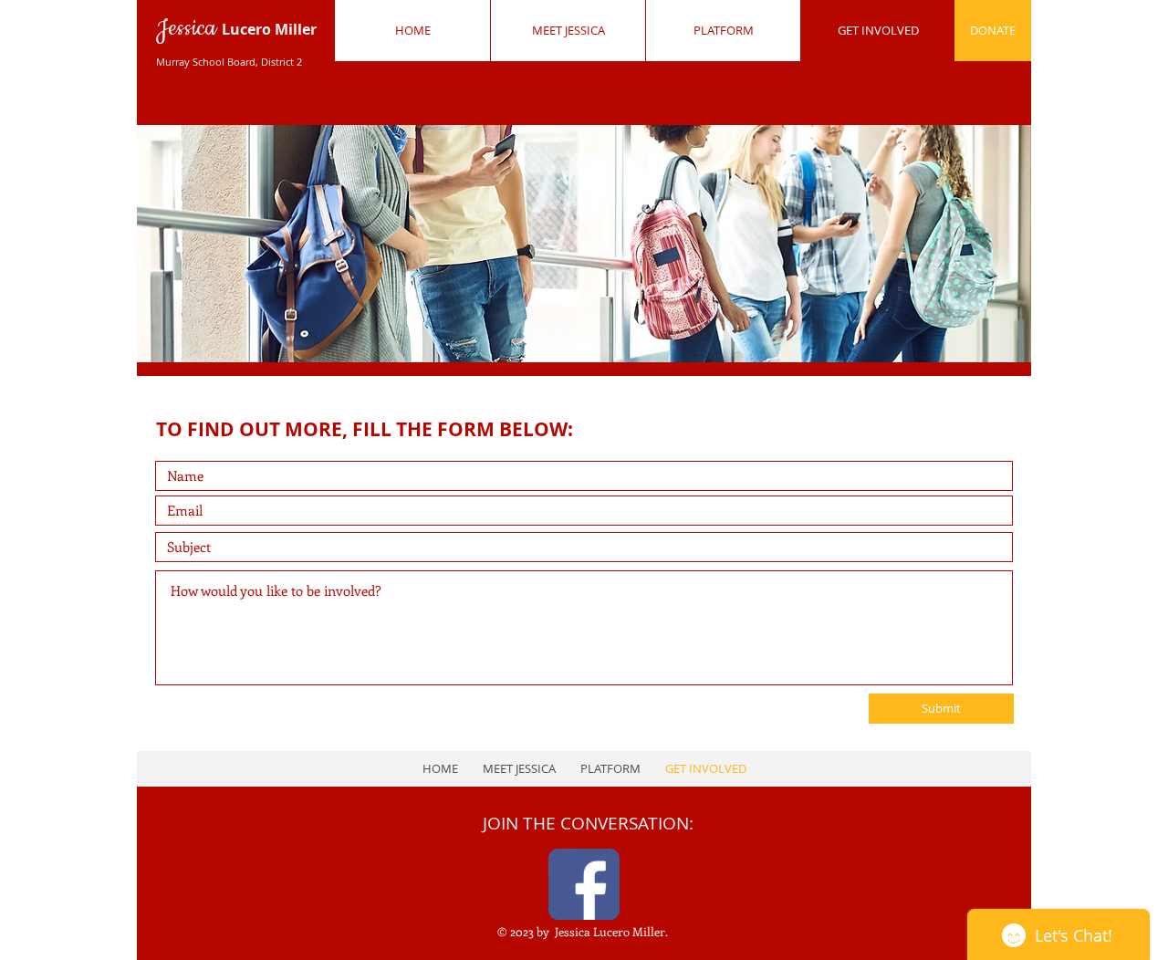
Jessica (236, 40)
